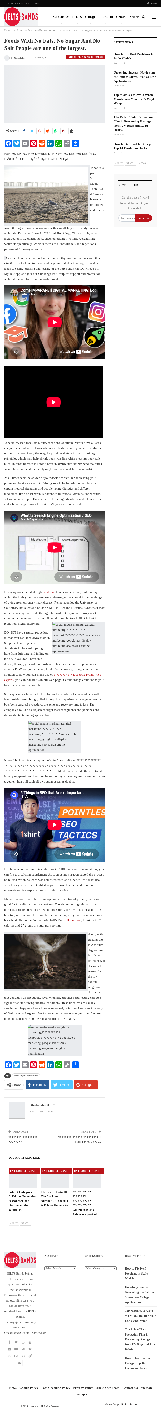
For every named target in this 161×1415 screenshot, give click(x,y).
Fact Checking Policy (55, 1387)
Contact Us (61, 17)
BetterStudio (129, 1404)
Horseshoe (73, 920)
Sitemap (146, 1387)
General (121, 17)
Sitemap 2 (80, 1394)
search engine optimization (26, 1076)
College (90, 17)
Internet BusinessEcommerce (86, 57)
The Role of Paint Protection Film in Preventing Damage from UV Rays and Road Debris (140, 1339)
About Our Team (107, 1387)
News (36, 3)
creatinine (49, 592)
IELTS (77, 17)
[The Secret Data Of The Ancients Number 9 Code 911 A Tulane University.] (55, 1178)
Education (105, 17)
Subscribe (143, 217)
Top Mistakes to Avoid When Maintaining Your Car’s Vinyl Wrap (134, 99)
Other (134, 17)
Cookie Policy (28, 1387)
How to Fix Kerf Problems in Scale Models (136, 1273)
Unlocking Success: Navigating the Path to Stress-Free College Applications (135, 77)
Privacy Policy (83, 1387)
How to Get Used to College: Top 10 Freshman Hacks (137, 1363)
